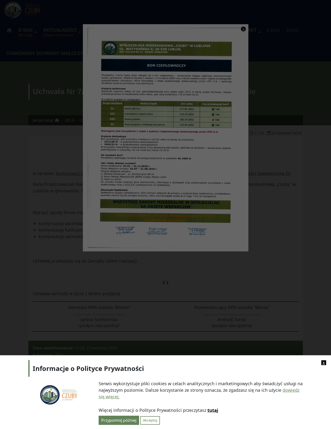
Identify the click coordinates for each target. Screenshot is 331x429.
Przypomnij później (118, 420)
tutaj (212, 410)
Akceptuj (150, 420)
